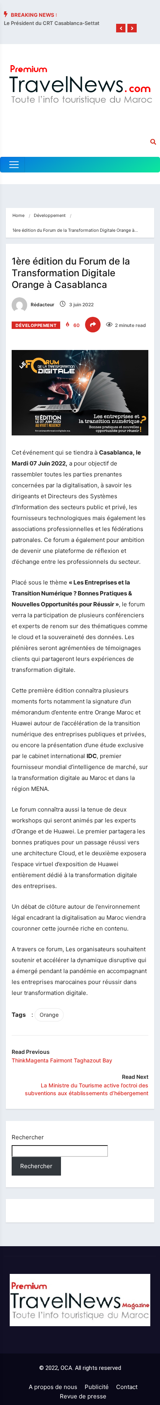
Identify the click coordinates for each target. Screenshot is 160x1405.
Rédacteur (42, 304)
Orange (49, 1014)
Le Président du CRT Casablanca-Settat (51, 23)
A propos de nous (53, 1387)
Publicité (97, 1387)
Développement (50, 215)
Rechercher (28, 1137)
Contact (126, 1387)
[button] (120, 28)
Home (18, 215)
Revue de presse (83, 1396)
